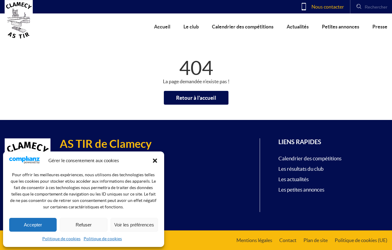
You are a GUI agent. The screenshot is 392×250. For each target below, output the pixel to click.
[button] (155, 161)
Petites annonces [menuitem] (340, 26)
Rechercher (375, 7)
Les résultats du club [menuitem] (301, 169)
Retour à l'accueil (196, 98)
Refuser (84, 224)
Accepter (33, 224)
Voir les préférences (134, 224)
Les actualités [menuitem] (293, 179)
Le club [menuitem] (191, 26)
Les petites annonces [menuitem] (301, 189)
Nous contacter (327, 6)
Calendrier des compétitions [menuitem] (242, 26)
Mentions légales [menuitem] (254, 240)
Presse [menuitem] (379, 26)
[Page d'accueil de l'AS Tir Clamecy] (19, 20)
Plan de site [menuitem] (315, 240)
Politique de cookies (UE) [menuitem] (361, 240)
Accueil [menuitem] (162, 26)
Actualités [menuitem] (298, 26)
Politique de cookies (61, 238)
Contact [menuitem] (287, 240)
